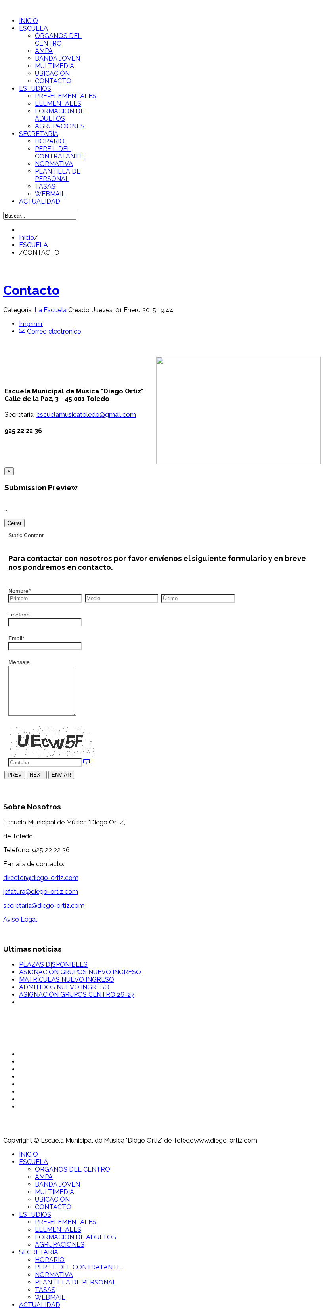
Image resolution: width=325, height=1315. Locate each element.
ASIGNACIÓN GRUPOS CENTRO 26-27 (76, 994)
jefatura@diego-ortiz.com (40, 891)
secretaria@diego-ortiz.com (43, 905)
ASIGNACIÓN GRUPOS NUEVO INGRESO (80, 972)
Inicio (26, 237)
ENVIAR (61, 775)
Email (16, 638)
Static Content (26, 535)
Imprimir (31, 324)
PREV (15, 775)
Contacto (31, 290)
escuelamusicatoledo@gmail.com (86, 414)
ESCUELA (33, 245)
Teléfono (19, 614)
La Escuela (50, 310)
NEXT (37, 775)
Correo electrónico (53, 331)
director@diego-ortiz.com (40, 878)
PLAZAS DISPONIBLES (53, 964)
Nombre (19, 591)
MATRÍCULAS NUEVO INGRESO (66, 979)
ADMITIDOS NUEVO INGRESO (64, 987)
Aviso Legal (20, 919)
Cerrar (14, 523)
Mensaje (19, 662)
